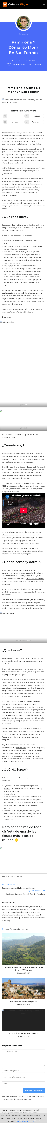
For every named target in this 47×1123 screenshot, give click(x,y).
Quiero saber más (23, 1121)
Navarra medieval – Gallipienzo (23, 1002)
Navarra (29, 64)
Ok (33, 1121)
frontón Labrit (21, 748)
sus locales (17, 710)
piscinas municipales (25, 608)
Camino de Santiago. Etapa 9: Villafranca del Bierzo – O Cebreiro (23, 968)
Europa (22, 64)
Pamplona (37, 64)
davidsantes (23, 34)
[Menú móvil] (44, 4)
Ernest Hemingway (27, 152)
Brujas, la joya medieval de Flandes (23, 1033)
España (16, 64)
